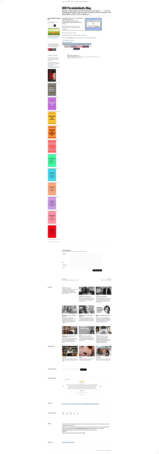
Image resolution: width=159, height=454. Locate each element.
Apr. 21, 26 (97, 335)
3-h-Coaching (67, 1)
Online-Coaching (98, 357)
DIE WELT (93, 404)
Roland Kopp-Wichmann (73, 55)
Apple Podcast (68, 442)
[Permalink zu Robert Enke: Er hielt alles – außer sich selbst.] (86, 333)
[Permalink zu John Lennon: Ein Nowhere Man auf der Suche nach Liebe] (103, 313)
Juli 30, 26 (97, 295)
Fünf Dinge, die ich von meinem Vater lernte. (85, 296)
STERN (83, 404)
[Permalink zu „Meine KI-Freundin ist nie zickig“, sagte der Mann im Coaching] (69, 313)
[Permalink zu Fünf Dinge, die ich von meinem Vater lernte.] (86, 294)
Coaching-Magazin (78, 404)
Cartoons (80, 57)
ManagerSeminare (65, 404)
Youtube (71, 414)
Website (63, 267)
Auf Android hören (86, 46)
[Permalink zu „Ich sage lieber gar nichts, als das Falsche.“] (103, 333)
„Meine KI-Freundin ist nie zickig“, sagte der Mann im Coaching (69, 316)
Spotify (63, 442)
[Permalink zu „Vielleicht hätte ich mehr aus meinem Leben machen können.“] (86, 313)
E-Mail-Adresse (64, 265)
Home (63, 1)
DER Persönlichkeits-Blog (76, 8)
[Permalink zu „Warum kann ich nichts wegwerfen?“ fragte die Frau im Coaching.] (69, 333)
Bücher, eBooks (98, 56)
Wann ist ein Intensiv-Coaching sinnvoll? (101, 296)
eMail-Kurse (70, 57)
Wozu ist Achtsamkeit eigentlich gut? (106, 279)
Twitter (67, 414)
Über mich (76, 1)
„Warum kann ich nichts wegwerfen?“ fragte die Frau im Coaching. (68, 336)
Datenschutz (85, 1)
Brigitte (97, 404)
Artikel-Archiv (64, 357)
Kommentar (64, 253)
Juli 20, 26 (63, 314)
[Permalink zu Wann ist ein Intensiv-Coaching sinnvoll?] (103, 294)
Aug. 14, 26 (80, 295)
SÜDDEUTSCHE (88, 404)
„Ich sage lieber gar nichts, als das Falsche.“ (102, 336)
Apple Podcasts (68, 46)
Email (78, 414)
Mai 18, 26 (63, 335)
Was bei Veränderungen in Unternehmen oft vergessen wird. (70, 279)
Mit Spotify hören (77, 48)
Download (80, 46)
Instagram (63, 414)
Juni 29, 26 (80, 314)
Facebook (74, 414)
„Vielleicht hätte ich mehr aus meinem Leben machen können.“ (86, 316)
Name (63, 262)
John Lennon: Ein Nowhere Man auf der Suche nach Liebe (103, 316)
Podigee (73, 442)
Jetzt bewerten (74, 46)
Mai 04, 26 (80, 335)
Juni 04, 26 (97, 314)
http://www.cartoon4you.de (69, 40)
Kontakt (80, 1)
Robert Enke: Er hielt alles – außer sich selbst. (85, 336)
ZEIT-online (72, 404)
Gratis (72, 1)
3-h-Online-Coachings (87, 56)
